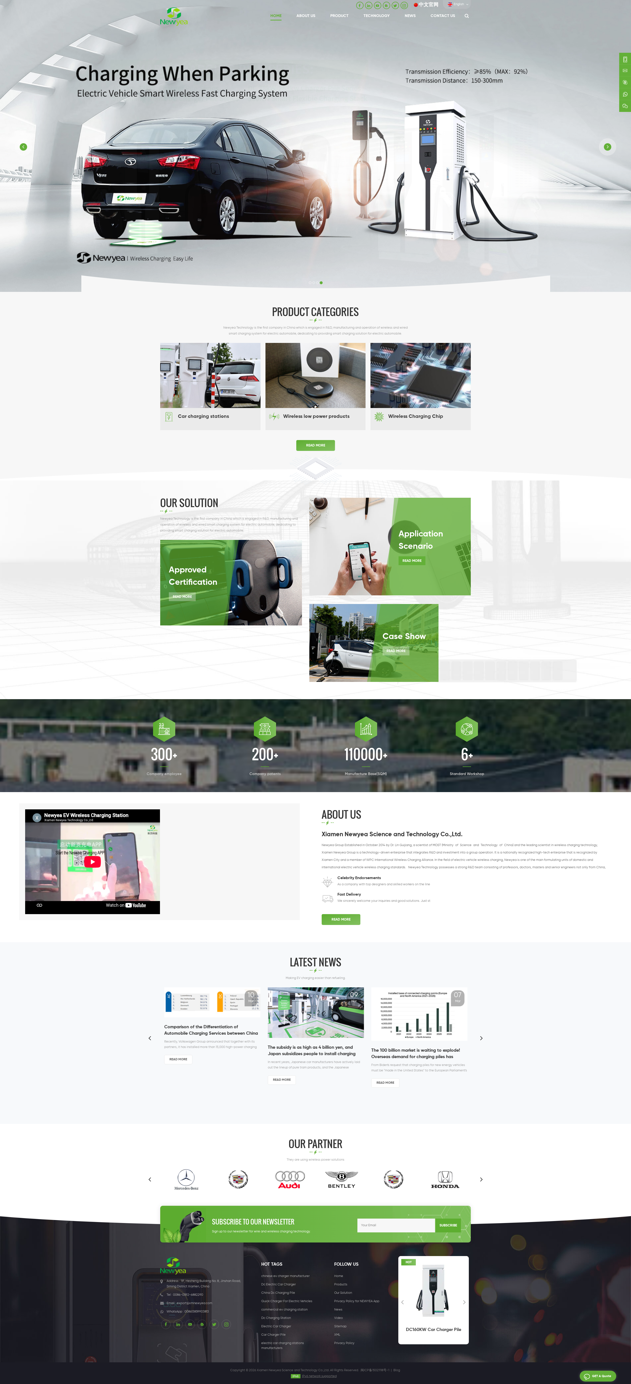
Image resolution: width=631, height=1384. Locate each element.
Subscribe (448, 1225)
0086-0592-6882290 (188, 1294)
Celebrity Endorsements (359, 878)
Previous (149, 1038)
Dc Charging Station (276, 1318)
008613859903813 (196, 1311)
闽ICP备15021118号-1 (375, 1370)
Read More (315, 445)
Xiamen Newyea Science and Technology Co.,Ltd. (392, 835)
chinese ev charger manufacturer (285, 1276)
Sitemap (340, 1326)
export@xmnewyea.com (194, 1303)
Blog (396, 1370)
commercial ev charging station (284, 1309)
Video (338, 1318)
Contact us (443, 16)
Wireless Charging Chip (415, 416)
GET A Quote (601, 1376)
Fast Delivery (349, 895)
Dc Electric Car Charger (278, 1284)
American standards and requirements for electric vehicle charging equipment (413, 1040)
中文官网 (428, 4)
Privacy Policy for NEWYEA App (356, 1301)
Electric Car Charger (276, 1326)
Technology (377, 16)
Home (275, 16)
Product (339, 16)
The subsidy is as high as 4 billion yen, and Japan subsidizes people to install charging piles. (208, 1051)
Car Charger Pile (273, 1334)
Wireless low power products (316, 416)
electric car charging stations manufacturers (282, 1346)
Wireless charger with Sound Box (433, 1333)
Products (340, 1284)
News (410, 16)
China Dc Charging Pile (278, 1293)
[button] (23, 147)
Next (481, 1038)
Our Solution (343, 1293)
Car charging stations (203, 416)
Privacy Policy (344, 1343)
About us (306, 16)
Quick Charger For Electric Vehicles (286, 1301)
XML (337, 1334)
